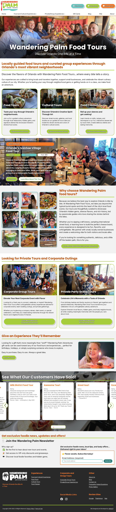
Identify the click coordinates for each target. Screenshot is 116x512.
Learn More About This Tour (31, 179)
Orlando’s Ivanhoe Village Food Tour (23, 149)
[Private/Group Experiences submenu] (64, 13)
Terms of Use (39, 508)
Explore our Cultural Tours (57, 131)
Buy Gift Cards (9, 357)
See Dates (11, 179)
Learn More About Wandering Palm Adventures (80, 246)
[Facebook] (61, 499)
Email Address (72, 458)
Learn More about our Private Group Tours (86, 321)
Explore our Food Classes (96, 131)
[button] (53, 427)
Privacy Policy (30, 508)
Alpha (110, 508)
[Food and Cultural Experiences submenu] (36, 13)
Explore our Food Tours (19, 131)
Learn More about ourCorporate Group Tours (29, 321)
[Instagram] (66, 499)
